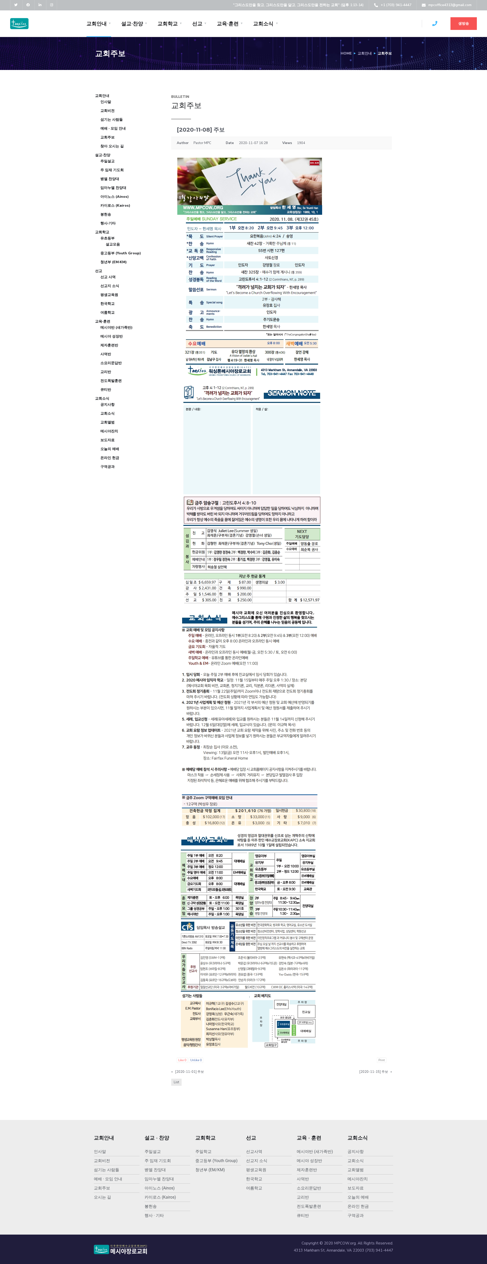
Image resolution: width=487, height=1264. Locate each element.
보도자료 (107, 440)
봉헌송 (105, 214)
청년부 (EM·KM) (113, 262)
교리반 (105, 371)
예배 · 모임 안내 (113, 128)
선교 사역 (108, 277)
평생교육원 (109, 294)
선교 (197, 24)
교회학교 (168, 24)
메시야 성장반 (111, 336)
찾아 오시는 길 (112, 146)
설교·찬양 (132, 24)
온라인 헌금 (109, 457)
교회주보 (107, 137)
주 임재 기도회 (112, 170)
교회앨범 (107, 422)
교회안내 (96, 24)
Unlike (196, 1060)
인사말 (105, 101)
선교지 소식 (109, 285)
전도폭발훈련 (111, 380)
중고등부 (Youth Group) (120, 253)
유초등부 (107, 238)
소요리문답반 (111, 363)
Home (346, 53)
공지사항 (107, 404)
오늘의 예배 (109, 449)
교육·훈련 (228, 24)
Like (182, 1060)
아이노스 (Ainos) (114, 196)
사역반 (105, 354)
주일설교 (107, 161)
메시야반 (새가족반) (116, 327)
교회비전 (107, 110)
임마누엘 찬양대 (113, 187)
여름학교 (107, 312)
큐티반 (105, 389)
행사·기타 (108, 223)
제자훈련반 (109, 345)
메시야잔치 (109, 431)
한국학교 (107, 303)
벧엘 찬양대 (109, 178)
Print (381, 1060)
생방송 (463, 23)
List (176, 1082)
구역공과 (107, 466)
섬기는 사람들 (111, 119)
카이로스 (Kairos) (115, 205)
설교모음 (113, 244)
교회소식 (263, 24)
